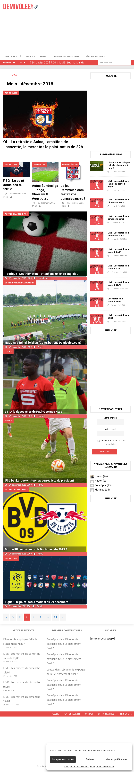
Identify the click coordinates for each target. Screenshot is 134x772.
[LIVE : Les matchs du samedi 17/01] (96, 269)
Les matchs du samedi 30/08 (115, 300)
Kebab (39, 606)
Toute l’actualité (11, 56)
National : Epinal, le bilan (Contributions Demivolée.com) (43, 342)
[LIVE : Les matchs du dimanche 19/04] (96, 203)
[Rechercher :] (114, 62)
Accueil (55, 714)
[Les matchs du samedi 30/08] (96, 302)
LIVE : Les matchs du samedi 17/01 (118, 267)
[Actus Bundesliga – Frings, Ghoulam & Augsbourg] (45, 172)
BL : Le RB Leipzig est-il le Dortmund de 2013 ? (36, 549)
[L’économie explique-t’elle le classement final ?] (96, 166)
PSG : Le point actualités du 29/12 (13, 185)
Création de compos (94, 56)
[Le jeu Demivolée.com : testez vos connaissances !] (74, 172)
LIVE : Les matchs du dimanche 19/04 (118, 201)
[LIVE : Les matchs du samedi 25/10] (96, 286)
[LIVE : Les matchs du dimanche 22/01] (96, 236)
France (29, 56)
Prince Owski (20, 197)
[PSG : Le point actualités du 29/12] (16, 169)
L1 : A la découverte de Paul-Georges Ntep (33, 411)
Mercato (44, 56)
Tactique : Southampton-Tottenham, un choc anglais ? (41, 273)
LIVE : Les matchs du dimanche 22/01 (118, 234)
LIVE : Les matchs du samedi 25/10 (118, 283)
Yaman (41, 151)
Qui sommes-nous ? (106, 714)
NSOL (45, 206)
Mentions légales (72, 714)
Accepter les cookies (62, 759)
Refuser (90, 759)
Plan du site (126, 714)
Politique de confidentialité (76, 766)
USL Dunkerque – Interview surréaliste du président (39, 480)
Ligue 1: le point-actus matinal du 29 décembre (36, 602)
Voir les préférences (116, 759)
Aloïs (40, 347)
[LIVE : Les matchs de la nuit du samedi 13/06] (96, 185)
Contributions (44, 278)
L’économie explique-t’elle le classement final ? (119, 165)
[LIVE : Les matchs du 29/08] (96, 319)
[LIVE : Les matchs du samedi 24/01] (96, 253)
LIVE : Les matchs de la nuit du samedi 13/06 (118, 184)
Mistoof (41, 416)
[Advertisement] (91, 26)
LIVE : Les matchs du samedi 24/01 (118, 250)
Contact (89, 714)
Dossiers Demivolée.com (66, 56)
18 (55, 617)
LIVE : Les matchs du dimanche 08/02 (118, 217)
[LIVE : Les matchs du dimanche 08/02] (96, 220)
